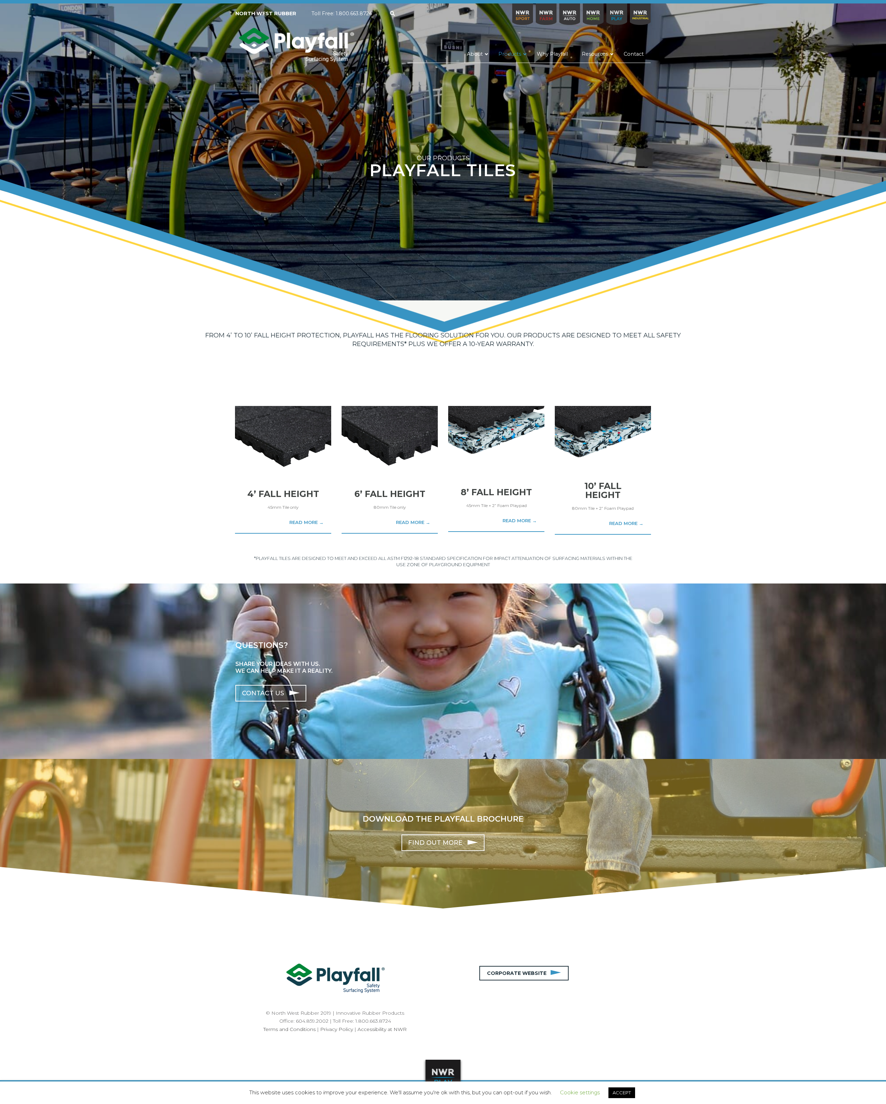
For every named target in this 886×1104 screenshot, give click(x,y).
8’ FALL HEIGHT (496, 492)
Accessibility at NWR (382, 1029)
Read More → (306, 522)
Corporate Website (519, 973)
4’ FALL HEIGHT (283, 494)
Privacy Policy (336, 1029)
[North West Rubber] (295, 45)
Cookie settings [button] (580, 1092)
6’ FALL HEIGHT (389, 494)
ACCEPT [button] (622, 1092)
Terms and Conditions (289, 1029)
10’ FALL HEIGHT (603, 490)
